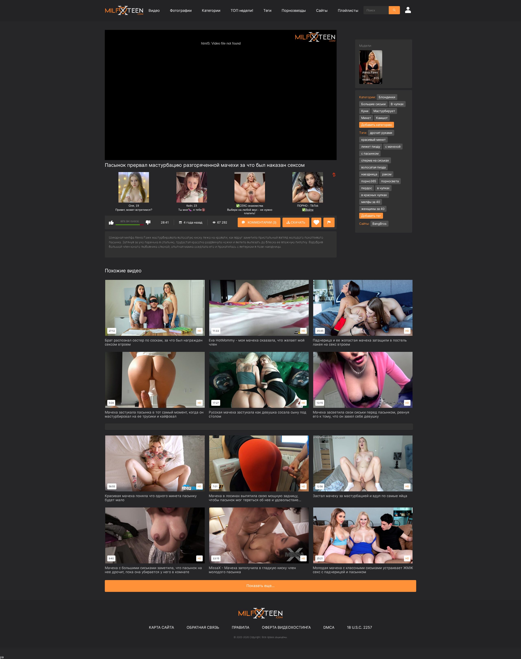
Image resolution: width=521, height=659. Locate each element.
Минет (366, 118)
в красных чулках (374, 195)
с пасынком (370, 153)
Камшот (382, 118)
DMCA (328, 627)
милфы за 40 (370, 202)
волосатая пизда (373, 167)
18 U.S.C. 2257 (359, 627)
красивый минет (373, 140)
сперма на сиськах (375, 160)
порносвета (390, 181)
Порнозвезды (294, 10)
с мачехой (393, 146)
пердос (366, 188)
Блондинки (387, 97)
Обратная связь (203, 627)
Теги (267, 10)
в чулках (383, 188)
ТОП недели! (242, 10)
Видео (154, 10)
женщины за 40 (372, 209)
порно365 (368, 181)
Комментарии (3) (261, 222)
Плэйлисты (348, 10)
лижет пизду (370, 146)
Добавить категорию (376, 125)
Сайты (322, 10)
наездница (369, 174)
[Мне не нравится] (148, 222)
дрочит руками (381, 133)
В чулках (397, 104)
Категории (211, 10)
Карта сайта (161, 627)
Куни (364, 111)
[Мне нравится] (111, 222)
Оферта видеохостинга (286, 627)
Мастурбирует (384, 111)
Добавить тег (371, 216)
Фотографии (181, 10)
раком (386, 174)
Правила (240, 627)
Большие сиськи (373, 104)
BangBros (379, 224)
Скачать (297, 222)
